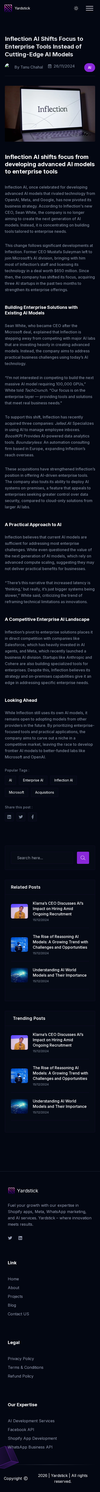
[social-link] (10, 1238)
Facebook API (21, 1429)
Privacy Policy (21, 1358)
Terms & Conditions (25, 1367)
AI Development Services (31, 1420)
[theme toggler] (76, 8)
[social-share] (9, 817)
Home (13, 1278)
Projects (15, 1296)
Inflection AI (63, 780)
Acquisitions (44, 792)
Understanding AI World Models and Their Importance (60, 972)
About (13, 1287)
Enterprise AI (33, 780)
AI (89, 67)
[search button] (83, 858)
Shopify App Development (32, 1438)
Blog (12, 1305)
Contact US (18, 1313)
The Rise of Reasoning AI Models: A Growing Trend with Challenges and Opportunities (60, 942)
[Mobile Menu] (89, 8)
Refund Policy (20, 1376)
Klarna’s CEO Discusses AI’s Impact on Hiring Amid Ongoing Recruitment (58, 908)
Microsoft (16, 792)
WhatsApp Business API (30, 1447)
